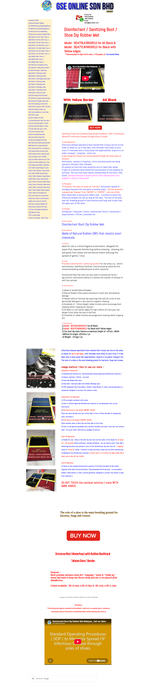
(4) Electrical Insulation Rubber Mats (39, 34)
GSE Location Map (34, 215)
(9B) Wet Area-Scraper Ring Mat (38, 145)
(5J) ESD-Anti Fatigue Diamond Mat (39, 98)
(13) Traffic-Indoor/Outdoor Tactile (39, 168)
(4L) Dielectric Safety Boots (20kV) (39, 67)
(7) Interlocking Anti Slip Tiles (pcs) (39, 120)
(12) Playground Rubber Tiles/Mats (39, 165)
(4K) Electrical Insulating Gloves (38, 65)
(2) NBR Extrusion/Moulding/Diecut (39, 28)
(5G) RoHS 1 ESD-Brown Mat (37, 90)
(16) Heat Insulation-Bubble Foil (38, 204)
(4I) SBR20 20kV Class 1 (36, 59)
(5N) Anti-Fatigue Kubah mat (37, 109)
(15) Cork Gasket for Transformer (38, 195)
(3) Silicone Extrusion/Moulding (38, 31)
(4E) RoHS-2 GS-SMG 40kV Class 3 (39, 48)
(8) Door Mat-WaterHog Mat (37, 134)
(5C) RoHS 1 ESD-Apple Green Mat (39, 79)
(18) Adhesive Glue (34, 212)
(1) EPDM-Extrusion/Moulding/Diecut (39, 26)
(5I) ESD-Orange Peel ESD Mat (38, 95)
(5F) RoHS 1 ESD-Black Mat (37, 87)
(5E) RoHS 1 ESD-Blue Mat (37, 84)
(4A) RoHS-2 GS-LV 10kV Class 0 (39, 37)
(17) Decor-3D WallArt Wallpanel (38, 209)
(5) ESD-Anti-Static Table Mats (38, 70)
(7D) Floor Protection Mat (36, 131)
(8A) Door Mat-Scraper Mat (37, 137)
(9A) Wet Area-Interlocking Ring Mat (39, 143)
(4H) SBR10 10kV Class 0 (36, 56)
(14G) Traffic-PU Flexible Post (38, 193)
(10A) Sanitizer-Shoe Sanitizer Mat (39, 154)
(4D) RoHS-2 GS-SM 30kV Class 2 (39, 45)
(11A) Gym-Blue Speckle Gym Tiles (39, 159)
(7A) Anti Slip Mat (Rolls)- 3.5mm (38, 123)
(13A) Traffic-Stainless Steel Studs (39, 170)
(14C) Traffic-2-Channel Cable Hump (39, 181)
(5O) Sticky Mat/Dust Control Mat (38, 112)
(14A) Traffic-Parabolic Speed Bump (39, 176)
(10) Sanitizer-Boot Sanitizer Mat (38, 151)
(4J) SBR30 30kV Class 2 (36, 62)
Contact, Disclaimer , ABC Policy (38, 218)
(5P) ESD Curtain (34, 115)
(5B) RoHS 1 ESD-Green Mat (37, 76)
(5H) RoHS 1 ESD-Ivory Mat (37, 92)
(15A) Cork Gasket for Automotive (39, 198)
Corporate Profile (34, 20)
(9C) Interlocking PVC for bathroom (39, 148)
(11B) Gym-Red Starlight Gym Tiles (39, 162)
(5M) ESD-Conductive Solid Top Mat (39, 106)
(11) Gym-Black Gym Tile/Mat (37, 156)
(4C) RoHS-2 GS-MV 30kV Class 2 (39, 42)
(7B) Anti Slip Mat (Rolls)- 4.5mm (38, 126)
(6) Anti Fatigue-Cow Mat (36, 117)
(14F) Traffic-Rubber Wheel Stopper (39, 190)
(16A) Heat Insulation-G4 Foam (38, 207)
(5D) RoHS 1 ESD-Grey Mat (37, 81)
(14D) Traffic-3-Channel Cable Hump (39, 184)
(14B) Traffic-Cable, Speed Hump (38, 179)
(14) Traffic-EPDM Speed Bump (38, 173)
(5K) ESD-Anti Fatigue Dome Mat (38, 101)
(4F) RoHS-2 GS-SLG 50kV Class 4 (39, 51)
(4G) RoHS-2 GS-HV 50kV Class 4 (39, 54)
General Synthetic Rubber (36, 23)
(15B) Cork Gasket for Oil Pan (37, 201)
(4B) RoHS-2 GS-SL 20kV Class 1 (39, 40)
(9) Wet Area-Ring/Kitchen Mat (38, 140)
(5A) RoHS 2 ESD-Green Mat (37, 73)
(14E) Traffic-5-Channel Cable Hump (39, 187)
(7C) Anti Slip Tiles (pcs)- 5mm (38, 129)
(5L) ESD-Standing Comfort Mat (38, 104)
